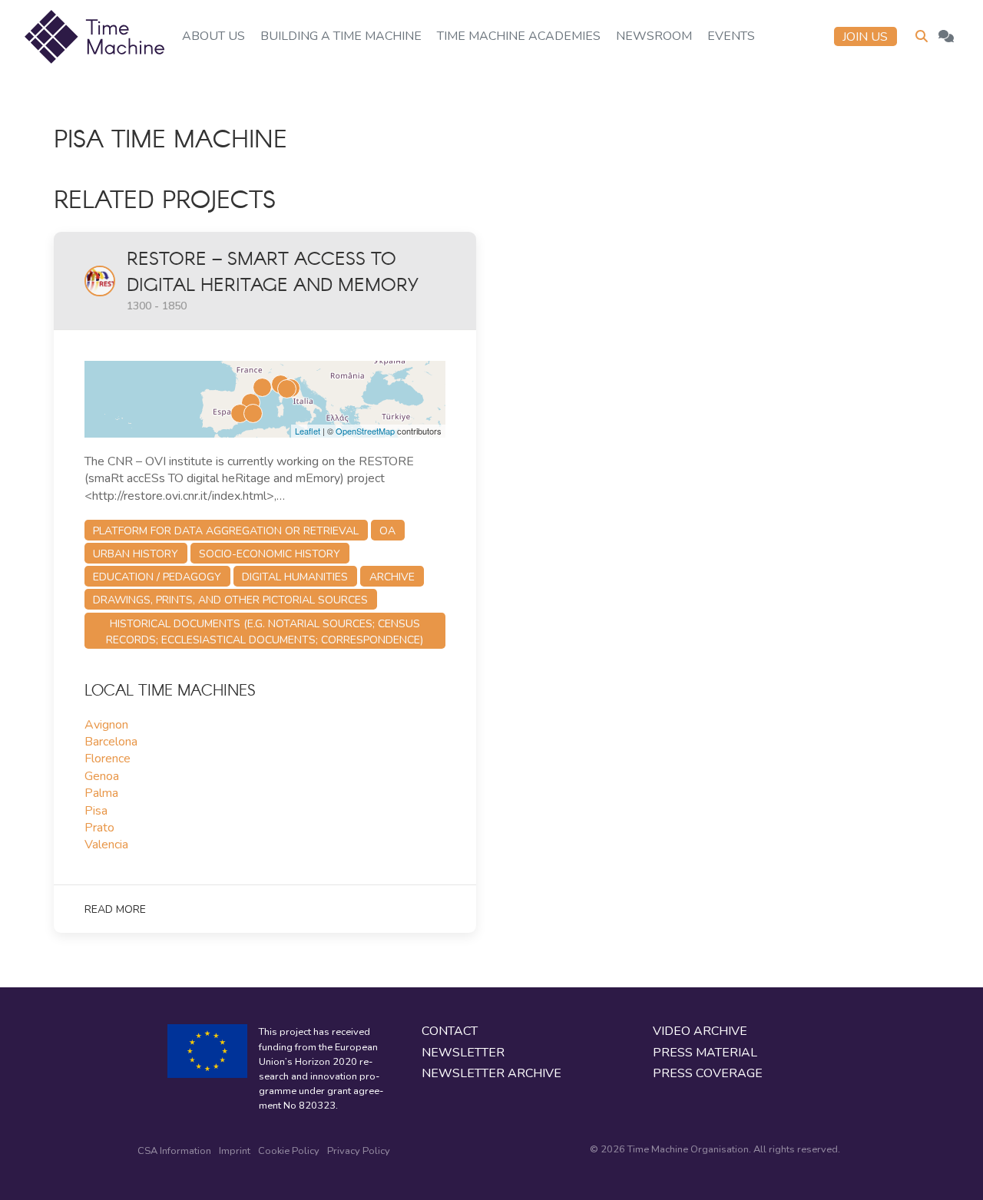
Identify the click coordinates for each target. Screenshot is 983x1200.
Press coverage (708, 1073)
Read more (115, 909)
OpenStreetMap (365, 431)
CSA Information (174, 1151)
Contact (450, 1031)
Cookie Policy (288, 1151)
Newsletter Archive (491, 1073)
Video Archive (700, 1031)
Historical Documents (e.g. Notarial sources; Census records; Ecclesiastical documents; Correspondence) (264, 632)
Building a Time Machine (341, 36)
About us (213, 36)
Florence (107, 758)
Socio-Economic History (269, 554)
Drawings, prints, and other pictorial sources (230, 600)
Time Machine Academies (519, 36)
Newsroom (654, 36)
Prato (99, 827)
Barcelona (110, 741)
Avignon (106, 724)
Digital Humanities (295, 577)
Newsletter (463, 1053)
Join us (865, 36)
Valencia (106, 844)
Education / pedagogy (157, 577)
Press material (705, 1053)
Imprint (234, 1151)
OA (387, 531)
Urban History (135, 554)
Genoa (101, 776)
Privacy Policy (358, 1151)
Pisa (96, 810)
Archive (392, 577)
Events (731, 36)
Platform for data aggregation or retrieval (226, 531)
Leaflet (307, 431)
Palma (101, 793)
